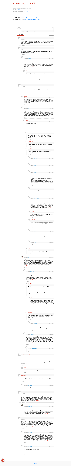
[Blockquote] (30, 31)
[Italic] (23, 31)
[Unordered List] (29, 31)
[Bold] (22, 31)
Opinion (18, 9)
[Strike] (26, 31)
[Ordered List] (27, 31)
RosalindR (35, 323)
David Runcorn (36, 198)
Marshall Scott (26, 431)
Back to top (35, 463)
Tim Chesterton (23, 38)
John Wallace (32, 121)
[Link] (33, 31)
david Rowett (30, 385)
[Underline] (25, 31)
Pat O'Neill (29, 58)
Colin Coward (26, 256)
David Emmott (30, 406)
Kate (28, 97)
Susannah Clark (28, 333)
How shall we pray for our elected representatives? (34, 17)
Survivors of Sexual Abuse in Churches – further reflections (33, 19)
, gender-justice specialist (31, 14)
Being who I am (26, 11)
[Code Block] (32, 31)
